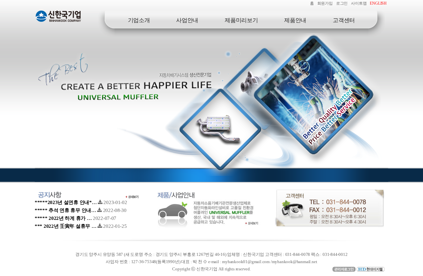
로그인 (342, 3)
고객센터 (344, 20)
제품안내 (295, 20)
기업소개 (139, 20)
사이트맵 (358, 3)
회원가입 (325, 3)
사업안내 (187, 20)
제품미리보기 (241, 20)
